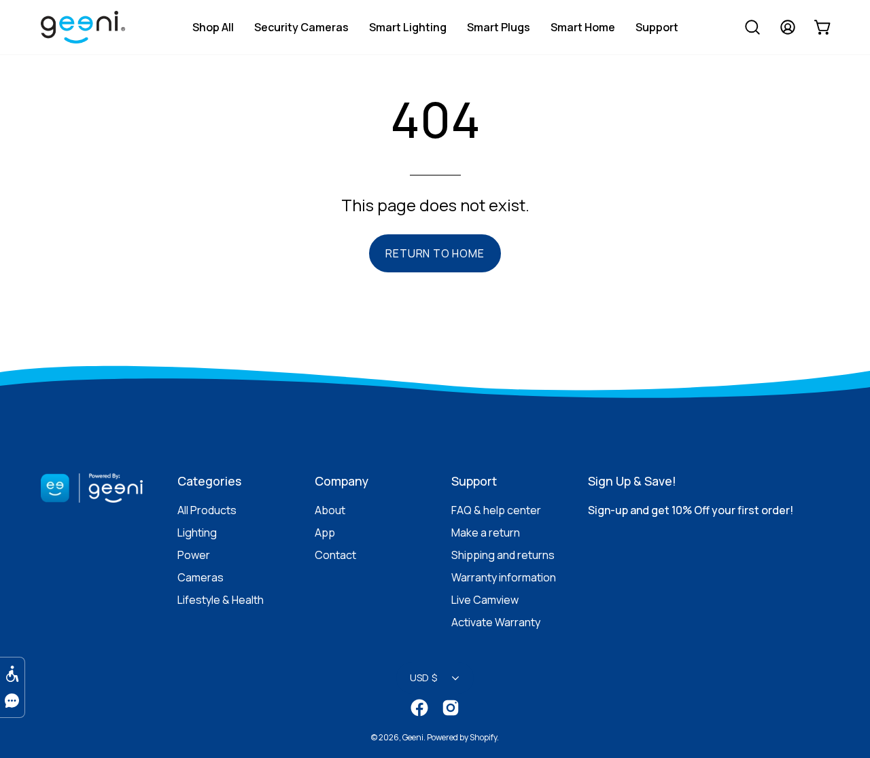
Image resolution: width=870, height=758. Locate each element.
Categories (209, 480)
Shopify (483, 737)
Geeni (412, 737)
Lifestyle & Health (220, 599)
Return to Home (434, 253)
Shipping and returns (503, 554)
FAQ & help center (496, 510)
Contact (335, 554)
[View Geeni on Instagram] (450, 708)
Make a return (485, 532)
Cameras (200, 577)
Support (474, 480)
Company (341, 480)
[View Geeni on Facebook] (419, 708)
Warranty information (503, 577)
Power (193, 554)
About (330, 510)
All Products (207, 510)
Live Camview (485, 599)
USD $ (423, 677)
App (325, 532)
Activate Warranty (495, 622)
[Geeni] (90, 29)
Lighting (197, 532)
